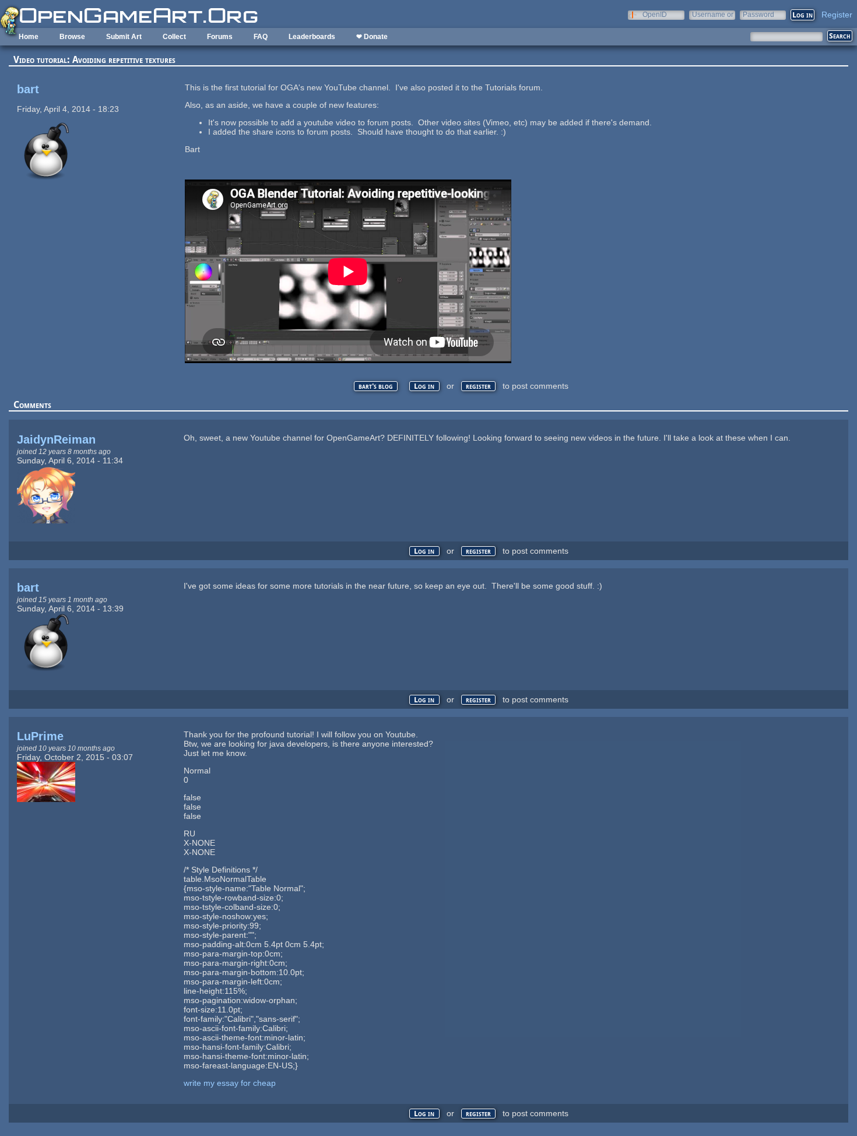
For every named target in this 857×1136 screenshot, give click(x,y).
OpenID (654, 14)
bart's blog (376, 386)
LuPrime (40, 736)
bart (28, 89)
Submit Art (124, 37)
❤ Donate (372, 37)
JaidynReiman (56, 439)
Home (28, 37)
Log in (424, 386)
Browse (72, 37)
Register (836, 14)
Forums (220, 37)
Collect (174, 37)
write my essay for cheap (230, 1083)
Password (758, 14)
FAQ (261, 37)
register (478, 386)
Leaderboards (312, 37)
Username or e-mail (712, 14)
